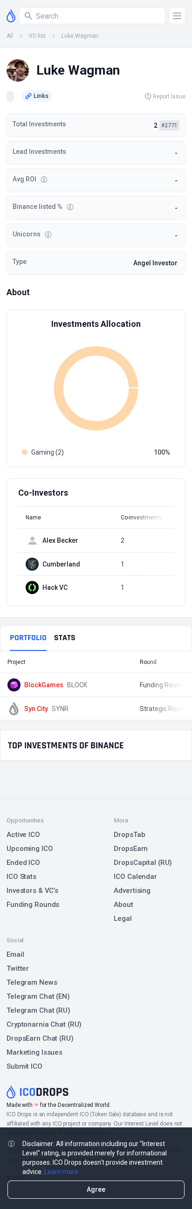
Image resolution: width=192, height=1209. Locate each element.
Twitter (18, 968)
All (10, 36)
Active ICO (23, 834)
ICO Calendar (135, 876)
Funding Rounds (33, 904)
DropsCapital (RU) (143, 862)
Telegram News (32, 982)
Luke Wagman (80, 36)
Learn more (61, 1171)
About (123, 904)
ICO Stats (21, 876)
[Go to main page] (11, 15)
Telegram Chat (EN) (38, 996)
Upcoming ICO (30, 848)
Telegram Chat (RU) (38, 1010)
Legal (122, 918)
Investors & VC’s (32, 890)
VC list (37, 36)
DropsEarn (131, 848)
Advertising (132, 890)
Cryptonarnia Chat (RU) (44, 1024)
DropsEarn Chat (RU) (40, 1038)
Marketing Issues (34, 1052)
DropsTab (129, 834)
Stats (64, 637)
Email (15, 954)
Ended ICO (23, 862)
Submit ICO (24, 1066)
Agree (96, 1189)
